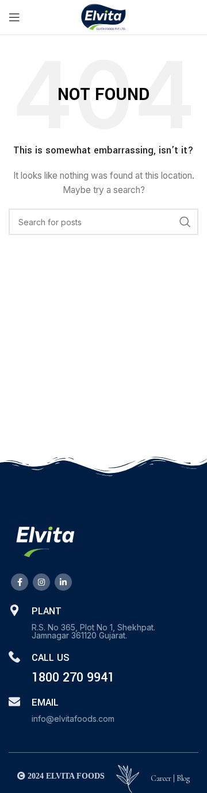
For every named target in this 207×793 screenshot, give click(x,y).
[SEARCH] (185, 222)
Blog (183, 778)
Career (161, 778)
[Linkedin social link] (63, 582)
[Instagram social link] (41, 582)
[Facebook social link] (19, 582)
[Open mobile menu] (14, 17)
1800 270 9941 (73, 677)
